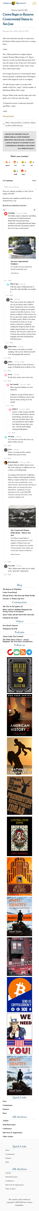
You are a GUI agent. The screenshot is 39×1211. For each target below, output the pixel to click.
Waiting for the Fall (10, 629)
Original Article (8, 116)
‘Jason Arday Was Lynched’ (13, 636)
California (26, 122)
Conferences (7, 1128)
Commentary (19, 602)
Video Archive (8, 1136)
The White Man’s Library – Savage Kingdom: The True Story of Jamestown (17, 641)
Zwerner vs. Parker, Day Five (13, 599)
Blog (19, 585)
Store (5, 1113)
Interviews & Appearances (12, 1132)
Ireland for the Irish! (10, 618)
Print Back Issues (9, 1124)
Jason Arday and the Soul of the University (18, 615)
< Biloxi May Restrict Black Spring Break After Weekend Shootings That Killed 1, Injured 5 (19, 137)
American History (16, 122)
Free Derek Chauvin (10, 626)
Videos (19, 621)
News (4, 1101)
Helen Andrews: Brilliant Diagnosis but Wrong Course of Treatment (17, 610)
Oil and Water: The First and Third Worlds (19, 596)
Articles (5, 1120)
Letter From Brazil (10, 592)
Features (6, 1109)
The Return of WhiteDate (12, 589)
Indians (33, 122)
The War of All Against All (13, 606)
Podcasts (19, 632)
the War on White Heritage (14, 125)
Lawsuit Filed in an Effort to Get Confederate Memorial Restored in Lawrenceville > (20, 146)
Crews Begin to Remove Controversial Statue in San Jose (18, 19)
